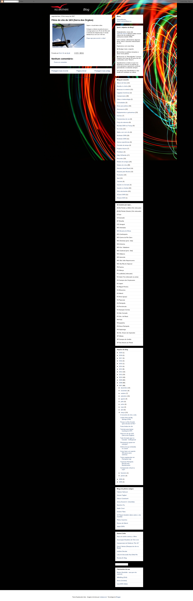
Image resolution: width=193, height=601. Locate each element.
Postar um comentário (60, 62)
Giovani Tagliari (122, 495)
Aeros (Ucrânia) (122, 580)
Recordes (120, 158)
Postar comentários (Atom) (83, 77)
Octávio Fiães (121, 511)
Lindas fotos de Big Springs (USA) (126, 418)
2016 (121, 361)
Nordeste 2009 (121, 139)
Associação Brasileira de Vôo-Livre (128, 540)
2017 (121, 358)
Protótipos (120, 152)
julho (122, 401)
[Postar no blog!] (77, 53)
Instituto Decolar (122, 551)
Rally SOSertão (122, 155)
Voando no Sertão (122, 188)
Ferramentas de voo (123, 119)
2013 (121, 369)
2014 (121, 366)
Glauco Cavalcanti (122, 498)
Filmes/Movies (121, 19)
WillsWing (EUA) (122, 577)
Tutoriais (119, 181)
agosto (123, 399)
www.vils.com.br (122, 33)
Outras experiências (123, 142)
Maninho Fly (121, 505)
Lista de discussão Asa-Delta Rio (127, 554)
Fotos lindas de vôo (126, 426)
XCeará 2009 (121, 194)
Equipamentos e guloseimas (126, 112)
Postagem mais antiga (102, 71)
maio (122, 407)
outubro (123, 393)
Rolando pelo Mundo (123, 171)
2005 (121, 482)
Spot (118, 178)
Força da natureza (123, 122)
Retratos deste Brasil (123, 168)
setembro (124, 396)
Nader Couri (121, 508)
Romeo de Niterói (122, 523)
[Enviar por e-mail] (75, 53)
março (123, 412)
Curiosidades (121, 102)
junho (123, 404)
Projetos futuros (122, 148)
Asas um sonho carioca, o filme (127, 536)
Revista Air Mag (122, 558)
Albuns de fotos (122, 83)
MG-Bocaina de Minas (124, 231)
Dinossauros (121, 109)
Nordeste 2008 (121, 135)
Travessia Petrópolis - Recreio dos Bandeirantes (127, 463)
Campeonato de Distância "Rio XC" (128, 543)
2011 (120, 374)
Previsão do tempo (123, 145)
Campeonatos (121, 96)
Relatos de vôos (122, 165)
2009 (121, 380)
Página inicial (81, 71)
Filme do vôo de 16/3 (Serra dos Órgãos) (127, 434)
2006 (121, 479)
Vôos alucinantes (122, 191)
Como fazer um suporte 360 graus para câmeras (127, 452)
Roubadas (120, 175)
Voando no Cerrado (123, 185)
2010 (121, 377)
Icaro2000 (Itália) (122, 584)
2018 (121, 355)
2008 (121, 383)
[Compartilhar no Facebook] (81, 53)
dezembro (124, 388)
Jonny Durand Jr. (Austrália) (126, 502)
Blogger (118, 597)
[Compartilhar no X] (79, 53)
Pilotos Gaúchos (122, 520)
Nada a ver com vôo (123, 132)
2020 (121, 352)
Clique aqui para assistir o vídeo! (96, 38)
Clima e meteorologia (123, 99)
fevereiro (124, 473)
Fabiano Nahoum (122, 492)
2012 (121, 372)
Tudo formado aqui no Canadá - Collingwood (128, 439)
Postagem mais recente (59, 71)
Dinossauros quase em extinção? (127, 443)
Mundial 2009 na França (124, 125)
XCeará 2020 (121, 198)
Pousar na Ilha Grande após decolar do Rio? (127, 422)
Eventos (119, 116)
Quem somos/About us (124, 21)
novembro (124, 390)
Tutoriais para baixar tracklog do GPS (126, 430)
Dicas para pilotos (122, 106)
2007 (121, 385)
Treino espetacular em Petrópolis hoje (127, 458)
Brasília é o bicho (122, 86)
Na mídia (120, 129)
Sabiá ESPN (121, 526)
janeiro (123, 475)
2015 (121, 363)
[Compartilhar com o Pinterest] (83, 53)
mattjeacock (103, 597)
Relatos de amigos (123, 161)
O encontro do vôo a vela (128, 415)
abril (122, 410)
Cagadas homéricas (123, 93)
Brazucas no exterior (123, 89)
